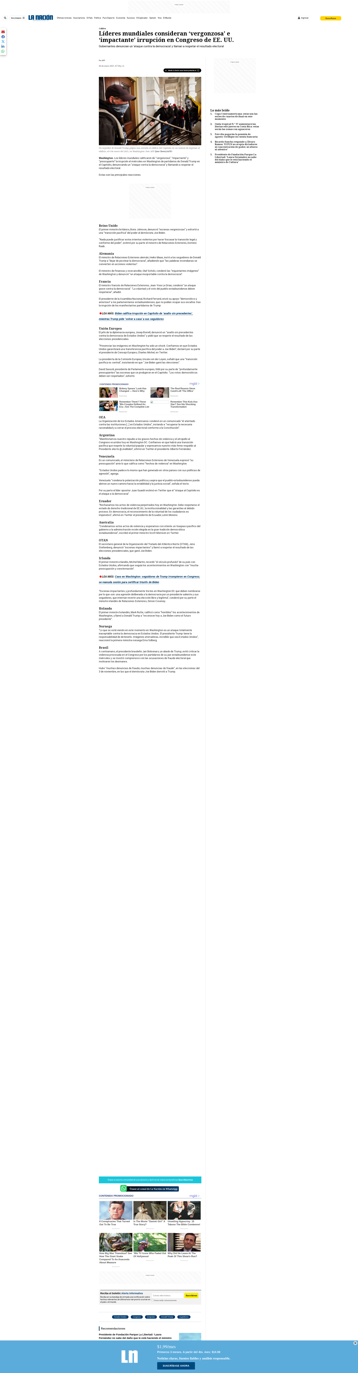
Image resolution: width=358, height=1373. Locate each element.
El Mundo (167, 18)
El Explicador (142, 18)
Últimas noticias (64, 18)
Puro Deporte (109, 18)
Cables (102, 28)
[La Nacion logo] (40, 17)
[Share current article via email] (3, 32)
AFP (103, 60)
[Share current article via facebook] (3, 36)
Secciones (16, 18)
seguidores (183, 1317)
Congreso (137, 1317)
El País (90, 18)
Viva (160, 18)
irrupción (151, 1317)
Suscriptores (79, 18)
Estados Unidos (120, 1317)
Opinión (152, 18)
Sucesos (131, 18)
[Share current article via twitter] (3, 41)
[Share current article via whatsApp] (3, 51)
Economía (120, 18)
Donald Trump (167, 1317)
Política (97, 18)
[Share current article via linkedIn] (3, 46)
